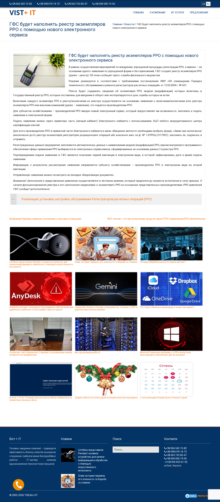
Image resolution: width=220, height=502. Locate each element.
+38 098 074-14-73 (49, 3)
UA (203, 4)
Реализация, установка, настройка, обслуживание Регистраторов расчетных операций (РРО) (87, 199)
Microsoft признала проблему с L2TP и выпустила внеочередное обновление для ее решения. (165, 353)
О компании (157, 12)
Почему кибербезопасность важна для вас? (162, 262)
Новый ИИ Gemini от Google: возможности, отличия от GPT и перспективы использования (106, 308)
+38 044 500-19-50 (104, 3)
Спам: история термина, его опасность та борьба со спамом (106, 262)
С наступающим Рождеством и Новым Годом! (163, 397)
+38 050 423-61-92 (177, 462)
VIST (22, 12)
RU (208, 4)
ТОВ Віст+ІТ (31, 495)
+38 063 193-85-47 (77, 3)
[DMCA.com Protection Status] (198, 495)
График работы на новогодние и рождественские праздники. (106, 397)
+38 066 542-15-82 (21, 3)
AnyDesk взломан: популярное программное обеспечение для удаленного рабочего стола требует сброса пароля (41, 308)
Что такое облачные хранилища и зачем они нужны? (167, 307)
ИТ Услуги (177, 12)
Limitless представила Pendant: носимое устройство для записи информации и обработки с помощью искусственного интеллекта (41, 264)
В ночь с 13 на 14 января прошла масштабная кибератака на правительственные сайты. (40, 398)
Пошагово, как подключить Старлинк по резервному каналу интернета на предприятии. (40, 353)
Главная (138, 12)
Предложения (199, 12)
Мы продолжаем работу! (87, 352)
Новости (129, 24)
